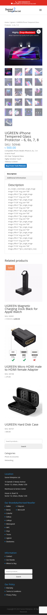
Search (23, 446)
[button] (39, 32)
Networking (9, 460)
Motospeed (10, 524)
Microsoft (21, 510)
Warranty (9, 588)
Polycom (21, 506)
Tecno (8, 534)
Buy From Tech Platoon (16, 166)
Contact (9, 556)
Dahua (8, 517)
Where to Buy (11, 563)
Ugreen (12, 22)
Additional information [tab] (16, 178)
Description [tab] (12, 174)
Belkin (8, 506)
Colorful (9, 513)
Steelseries (10, 541)
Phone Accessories (12, 457)
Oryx (8, 531)
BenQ (8, 510)
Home (7, 22)
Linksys (9, 520)
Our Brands (10, 560)
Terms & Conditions (13, 591)
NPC (8, 527)
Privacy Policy (11, 595)
